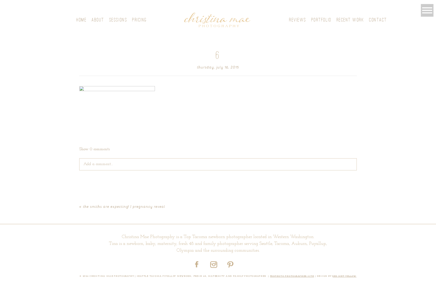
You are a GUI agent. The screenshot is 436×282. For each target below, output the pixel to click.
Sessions (118, 20)
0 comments (94, 149)
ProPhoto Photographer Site (292, 276)
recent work (350, 20)
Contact (378, 20)
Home (81, 20)
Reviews (297, 20)
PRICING (139, 20)
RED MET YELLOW (345, 276)
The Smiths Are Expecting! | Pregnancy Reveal (124, 206)
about (98, 20)
